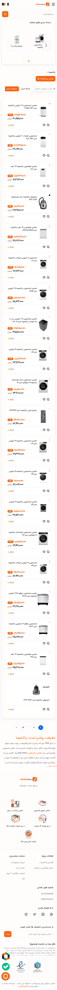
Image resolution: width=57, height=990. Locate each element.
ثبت (8, 934)
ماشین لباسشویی (34, 753)
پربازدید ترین (12, 88)
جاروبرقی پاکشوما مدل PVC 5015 (37, 700)
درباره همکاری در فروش (43, 868)
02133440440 (47, 894)
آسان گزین (23, 986)
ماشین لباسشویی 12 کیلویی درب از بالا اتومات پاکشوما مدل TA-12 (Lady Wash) (23, 322)
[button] (29, 61)
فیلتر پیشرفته (47, 78)
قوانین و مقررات (46, 862)
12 (23, 727)
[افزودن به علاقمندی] (44, 126)
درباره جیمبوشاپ (18, 862)
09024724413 (47, 899)
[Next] (16, 727)
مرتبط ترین (25, 88)
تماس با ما (20, 868)
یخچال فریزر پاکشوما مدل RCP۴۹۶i (23, 410)
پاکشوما (52, 72)
